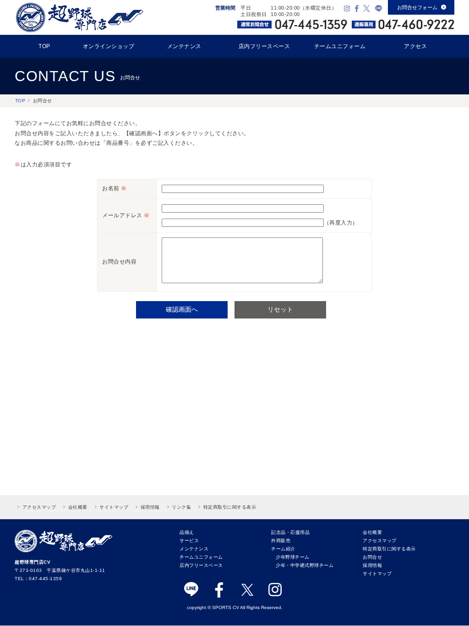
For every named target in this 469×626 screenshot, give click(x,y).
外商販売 (280, 540)
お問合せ (372, 557)
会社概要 (77, 507)
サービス (189, 540)
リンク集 (181, 507)
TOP (44, 46)
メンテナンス (184, 46)
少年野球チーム (293, 557)
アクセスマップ (39, 507)
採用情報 (150, 507)
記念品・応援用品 (290, 532)
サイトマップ (113, 507)
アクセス (415, 46)
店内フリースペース (264, 46)
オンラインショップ (109, 46)
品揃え (187, 532)
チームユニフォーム (340, 46)
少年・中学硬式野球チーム (304, 565)
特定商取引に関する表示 (229, 507)
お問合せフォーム (421, 7)
